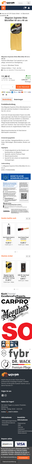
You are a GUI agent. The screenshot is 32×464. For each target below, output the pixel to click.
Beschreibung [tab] (7, 99)
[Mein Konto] (29, 8)
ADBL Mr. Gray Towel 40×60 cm (23, 276)
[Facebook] (3, 395)
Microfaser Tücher (13, 65)
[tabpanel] (8, 236)
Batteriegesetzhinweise (24, 431)
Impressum (21, 429)
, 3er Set (18, 68)
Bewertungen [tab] (18, 99)
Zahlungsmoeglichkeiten (8, 421)
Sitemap (20, 427)
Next (29, 218)
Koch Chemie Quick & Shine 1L (8, 238)
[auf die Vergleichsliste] (6, 94)
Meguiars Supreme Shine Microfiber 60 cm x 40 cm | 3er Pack (9, 276)
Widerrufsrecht (22, 433)
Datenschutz (22, 423)
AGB (19, 425)
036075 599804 (13, 412)
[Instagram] (6, 395)
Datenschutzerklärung (9, 462)
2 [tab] (17, 252)
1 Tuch (14, 68)
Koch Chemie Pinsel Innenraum (23, 238)
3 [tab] (18, 289)
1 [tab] (15, 252)
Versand (13, 80)
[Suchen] (28, 3)
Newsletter (5, 425)
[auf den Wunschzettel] (3, 94)
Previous (26, 218)
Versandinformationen (8, 423)
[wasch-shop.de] (8, 2)
